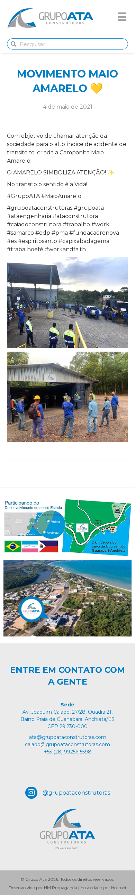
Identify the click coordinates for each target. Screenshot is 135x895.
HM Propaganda (60, 887)
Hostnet (119, 887)
